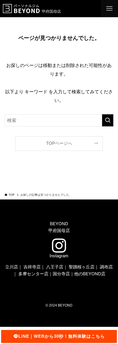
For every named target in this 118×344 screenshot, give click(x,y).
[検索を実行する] (107, 120)
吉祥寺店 (32, 267)
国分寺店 (61, 274)
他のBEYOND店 (89, 274)
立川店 (11, 267)
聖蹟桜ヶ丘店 (82, 267)
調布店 (106, 267)
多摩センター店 (33, 274)
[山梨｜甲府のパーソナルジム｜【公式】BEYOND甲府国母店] (36, 8)
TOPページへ (59, 143)
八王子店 (54, 267)
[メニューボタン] (109, 8)
